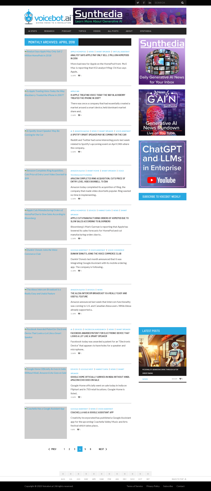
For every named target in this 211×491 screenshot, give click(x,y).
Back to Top (178, 479)
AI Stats (32, 31)
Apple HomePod (78, 51)
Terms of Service (135, 486)
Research (49, 31)
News (91, 51)
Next (101, 448)
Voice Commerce (116, 250)
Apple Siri (75, 91)
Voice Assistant (123, 131)
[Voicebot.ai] (49, 17)
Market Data (104, 210)
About (129, 31)
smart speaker (103, 51)
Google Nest (86, 369)
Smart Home (93, 171)
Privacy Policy (153, 486)
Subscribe (168, 486)
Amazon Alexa (82, 131)
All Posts (113, 31)
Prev (53, 448)
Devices (92, 210)
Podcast (66, 31)
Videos (96, 31)
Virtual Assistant (121, 51)
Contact (181, 486)
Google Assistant (79, 250)
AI (71, 131)
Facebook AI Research (95, 329)
